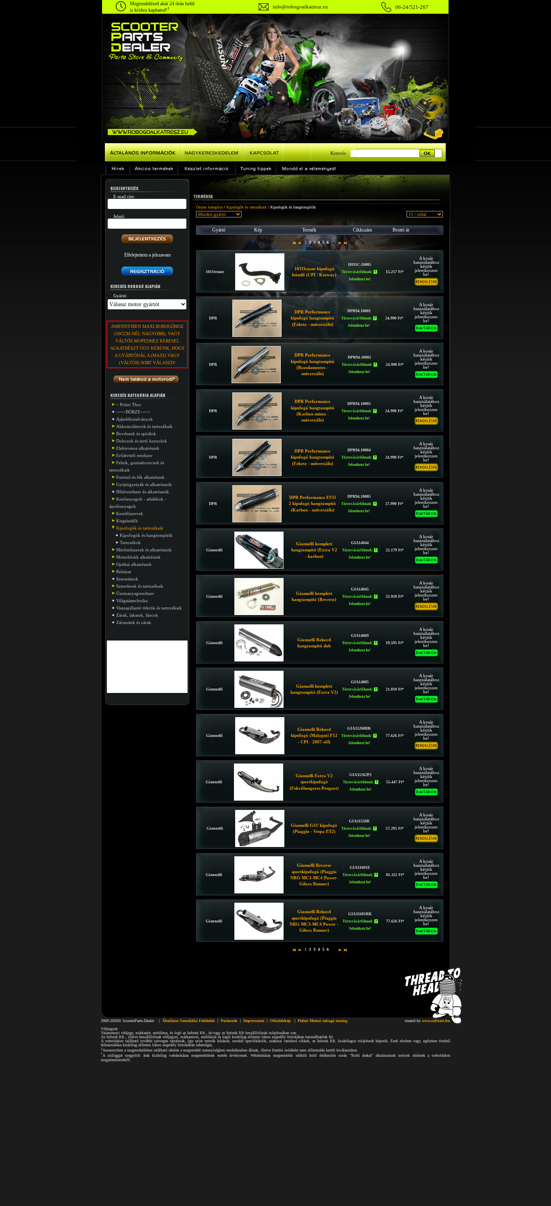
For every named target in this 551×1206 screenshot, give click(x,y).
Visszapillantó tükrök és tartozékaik (149, 607)
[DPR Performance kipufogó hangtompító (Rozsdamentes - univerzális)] (256, 381)
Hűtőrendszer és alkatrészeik (142, 491)
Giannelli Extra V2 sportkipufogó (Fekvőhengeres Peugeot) (314, 782)
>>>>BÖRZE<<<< (133, 411)
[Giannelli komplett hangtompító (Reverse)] (259, 613)
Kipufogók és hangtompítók (146, 535)
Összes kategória (209, 207)
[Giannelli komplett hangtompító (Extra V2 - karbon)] (259, 567)
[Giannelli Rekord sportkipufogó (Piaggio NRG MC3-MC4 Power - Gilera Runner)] (259, 938)
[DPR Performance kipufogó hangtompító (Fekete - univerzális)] (257, 335)
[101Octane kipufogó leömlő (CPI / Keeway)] (259, 289)
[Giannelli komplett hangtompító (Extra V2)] (259, 706)
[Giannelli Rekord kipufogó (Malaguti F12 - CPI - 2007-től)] (259, 752)
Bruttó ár (400, 230)
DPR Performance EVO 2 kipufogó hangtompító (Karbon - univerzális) (312, 503)
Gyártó (218, 230)
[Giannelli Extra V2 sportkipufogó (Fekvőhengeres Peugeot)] (258, 799)
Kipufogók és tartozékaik (246, 207)
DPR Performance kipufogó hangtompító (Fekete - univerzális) (312, 318)
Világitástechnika (132, 600)
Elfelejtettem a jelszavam (147, 255)
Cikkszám (362, 230)
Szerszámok (127, 578)
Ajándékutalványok (134, 419)
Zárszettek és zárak (133, 622)
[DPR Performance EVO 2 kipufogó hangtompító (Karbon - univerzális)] (257, 521)
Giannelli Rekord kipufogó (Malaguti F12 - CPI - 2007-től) (314, 735)
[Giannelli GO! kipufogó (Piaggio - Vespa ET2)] (259, 845)
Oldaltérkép (280, 1020)
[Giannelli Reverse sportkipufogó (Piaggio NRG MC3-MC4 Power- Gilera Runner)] (259, 892)
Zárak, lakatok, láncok (137, 615)
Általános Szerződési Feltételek (188, 1020)
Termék (309, 230)
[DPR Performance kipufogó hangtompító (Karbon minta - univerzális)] (257, 428)
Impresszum (253, 1020)
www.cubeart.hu (436, 1020)
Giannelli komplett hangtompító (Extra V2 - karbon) (314, 550)
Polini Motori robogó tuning (322, 1020)
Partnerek (229, 1020)
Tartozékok (130, 542)
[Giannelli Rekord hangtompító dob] (259, 660)
